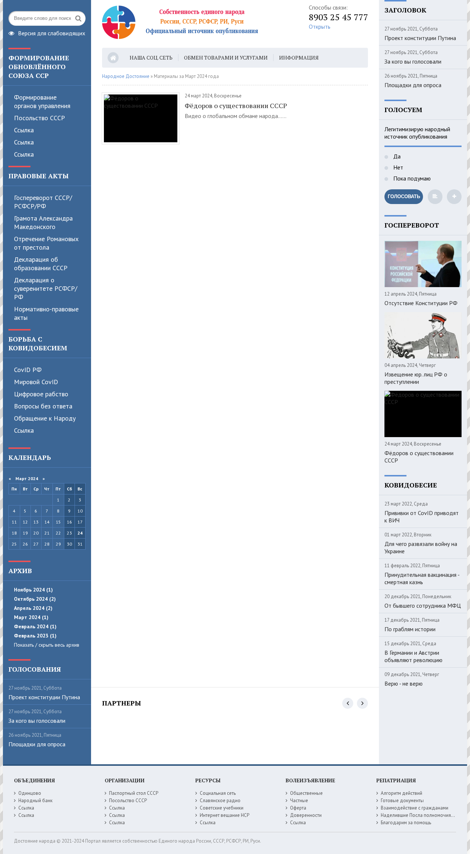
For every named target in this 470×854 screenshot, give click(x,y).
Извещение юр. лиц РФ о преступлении (415, 378)
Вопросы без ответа (43, 406)
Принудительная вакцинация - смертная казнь (421, 578)
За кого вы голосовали (36, 720)
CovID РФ (27, 369)
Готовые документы (402, 800)
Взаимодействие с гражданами (414, 808)
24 (80, 533)
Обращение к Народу (45, 418)
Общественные (306, 793)
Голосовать (404, 196)
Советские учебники (221, 808)
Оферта (298, 808)
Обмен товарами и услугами (226, 57)
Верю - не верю (403, 683)
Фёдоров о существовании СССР (236, 105)
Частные (299, 800)
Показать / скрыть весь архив (46, 645)
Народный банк (35, 800)
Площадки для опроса (36, 744)
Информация (299, 57)
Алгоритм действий (401, 793)
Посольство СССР (39, 118)
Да (396, 156)
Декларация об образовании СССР (41, 263)
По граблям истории (409, 629)
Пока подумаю (411, 178)
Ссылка (24, 130)
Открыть (319, 26)
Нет (397, 167)
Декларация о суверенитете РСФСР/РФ (45, 288)
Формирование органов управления (42, 101)
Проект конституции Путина (44, 697)
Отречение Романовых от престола (46, 243)
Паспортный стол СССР (133, 793)
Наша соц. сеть (151, 57)
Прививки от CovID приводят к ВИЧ (421, 516)
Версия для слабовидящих (51, 32)
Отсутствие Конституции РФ (421, 303)
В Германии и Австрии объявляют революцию (413, 656)
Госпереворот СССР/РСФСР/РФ (43, 201)
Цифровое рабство (41, 394)
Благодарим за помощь (406, 822)
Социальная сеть (218, 793)
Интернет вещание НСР (224, 815)
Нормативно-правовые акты (46, 313)
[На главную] (194, 24)
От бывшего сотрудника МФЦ (422, 605)
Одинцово (29, 793)
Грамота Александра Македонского (43, 222)
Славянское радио (220, 800)
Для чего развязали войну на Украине (420, 547)
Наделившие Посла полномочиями (418, 815)
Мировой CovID (36, 382)
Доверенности (306, 815)
